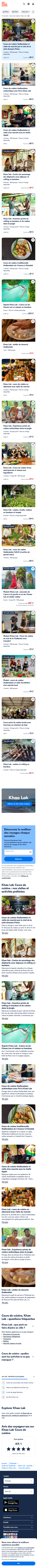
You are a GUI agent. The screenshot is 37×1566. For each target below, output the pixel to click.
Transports (7, 1339)
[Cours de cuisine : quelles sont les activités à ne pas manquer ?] (33, 1356)
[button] (18, 39)
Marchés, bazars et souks (12, 1343)
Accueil (4, 1463)
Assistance (7, 1517)
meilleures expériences (20, 1416)
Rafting (6, 1341)
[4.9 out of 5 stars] (18, 1449)
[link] (18, 39)
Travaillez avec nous (10, 1527)
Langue (6, 1476)
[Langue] (28, 4)
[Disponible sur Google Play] (11, 1502)
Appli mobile (7, 1498)
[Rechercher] (24, 4)
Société (5, 1522)
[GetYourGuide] (4, 4)
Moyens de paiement (10, 1531)
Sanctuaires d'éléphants (11, 1337)
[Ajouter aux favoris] (33, 21)
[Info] (28, 16)
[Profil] (33, 4)
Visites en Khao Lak (9, 1468)
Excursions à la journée (11, 1334)
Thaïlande (12, 1463)
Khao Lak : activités (25, 1466)
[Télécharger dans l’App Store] (11, 1510)
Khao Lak (26, 1413)
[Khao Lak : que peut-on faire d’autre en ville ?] (33, 1326)
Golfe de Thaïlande (9, 1466)
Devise (5, 1487)
